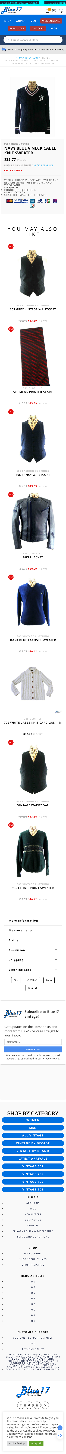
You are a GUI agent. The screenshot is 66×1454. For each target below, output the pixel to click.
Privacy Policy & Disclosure (33, 1231)
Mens (49, 980)
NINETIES (32, 987)
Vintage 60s (32, 1166)
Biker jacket (33, 557)
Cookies (33, 1225)
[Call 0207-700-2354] (61, 11)
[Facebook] (21, 1405)
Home (45, 58)
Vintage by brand (33, 1151)
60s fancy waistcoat (33, 475)
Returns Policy (33, 1349)
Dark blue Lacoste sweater (33, 640)
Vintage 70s (32, 1174)
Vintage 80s (32, 1182)
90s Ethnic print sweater (33, 888)
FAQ (33, 1343)
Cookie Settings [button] (17, 1443)
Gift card (38, 28)
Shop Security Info (33, 1259)
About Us (33, 1203)
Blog (54, 28)
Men (33, 20)
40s (33, 1292)
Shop (7, 20)
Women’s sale (51, 20)
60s (33, 1304)
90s (16, 980)
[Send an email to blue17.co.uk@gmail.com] (54, 11)
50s (33, 1298)
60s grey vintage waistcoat (33, 309)
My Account (33, 1253)
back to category (29, 58)
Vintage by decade (33, 1143)
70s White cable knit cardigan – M (33, 723)
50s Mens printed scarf (33, 392)
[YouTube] (37, 1405)
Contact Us (33, 1219)
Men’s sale (17, 28)
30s (33, 1287)
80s (33, 1315)
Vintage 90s (32, 1189)
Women (21, 20)
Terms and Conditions (33, 1236)
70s (33, 1309)
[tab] (32, 920)
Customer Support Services (33, 1337)
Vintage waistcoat (33, 805)
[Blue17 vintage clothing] (11, 10)
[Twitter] (29, 1405)
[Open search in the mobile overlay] (33, 39)
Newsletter (33, 1214)
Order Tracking (33, 1264)
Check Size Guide (43, 165)
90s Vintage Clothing (46, 61)
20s (33, 1281)
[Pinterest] (45, 1405)
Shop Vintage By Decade (19, 61)
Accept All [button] (36, 1443)
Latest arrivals (33, 1158)
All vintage (33, 1135)
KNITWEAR (32, 980)
